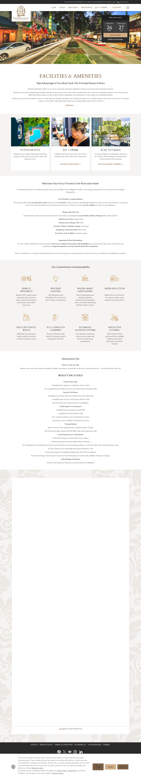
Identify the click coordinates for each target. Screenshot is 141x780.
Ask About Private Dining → (70, 164)
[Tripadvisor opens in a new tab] (69, 751)
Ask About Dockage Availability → (110, 164)
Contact (34, 744)
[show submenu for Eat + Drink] (110, 7)
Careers (106, 744)
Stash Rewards (94, 744)
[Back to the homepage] (21, 13)
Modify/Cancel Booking (115, 39)
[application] (70, 767)
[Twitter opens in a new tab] (64, 751)
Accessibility (80, 744)
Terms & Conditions (64, 744)
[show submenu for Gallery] (124, 7)
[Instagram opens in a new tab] (75, 751)
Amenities (62, 729)
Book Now (115, 35)
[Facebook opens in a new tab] (59, 751)
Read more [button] (69, 105)
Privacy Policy (46, 744)
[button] (109, 27)
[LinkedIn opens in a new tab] (81, 751)
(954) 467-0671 (123, 2)
